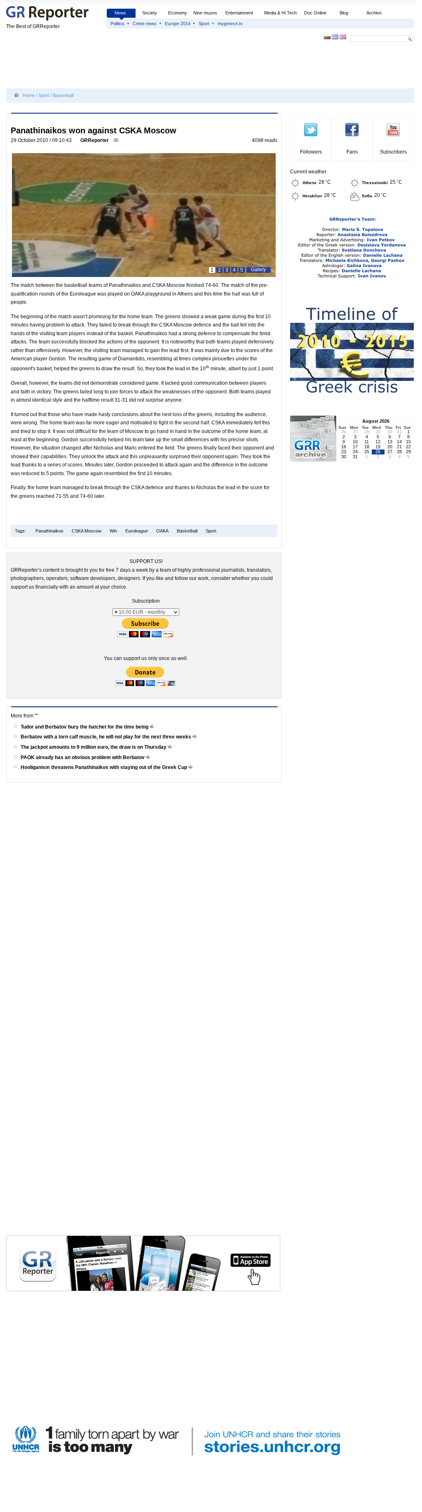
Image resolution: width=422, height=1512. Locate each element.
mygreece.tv (230, 23)
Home (29, 95)
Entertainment (239, 12)
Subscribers (393, 152)
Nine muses (205, 12)
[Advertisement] (156, 66)
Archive (374, 12)
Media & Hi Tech (280, 12)
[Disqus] (145, 903)
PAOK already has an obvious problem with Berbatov (83, 757)
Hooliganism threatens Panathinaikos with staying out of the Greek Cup (104, 767)
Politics (117, 23)
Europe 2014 (177, 23)
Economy (177, 12)
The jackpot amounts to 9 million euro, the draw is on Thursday (94, 747)
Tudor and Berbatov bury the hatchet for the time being (85, 727)
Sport (204, 23)
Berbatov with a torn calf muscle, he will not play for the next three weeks (106, 737)
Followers (311, 152)
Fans (352, 152)
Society (149, 12)
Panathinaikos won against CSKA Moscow (93, 130)
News (121, 12)
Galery (258, 269)
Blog (344, 12)
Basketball (63, 95)
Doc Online (315, 12)
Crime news (145, 23)
